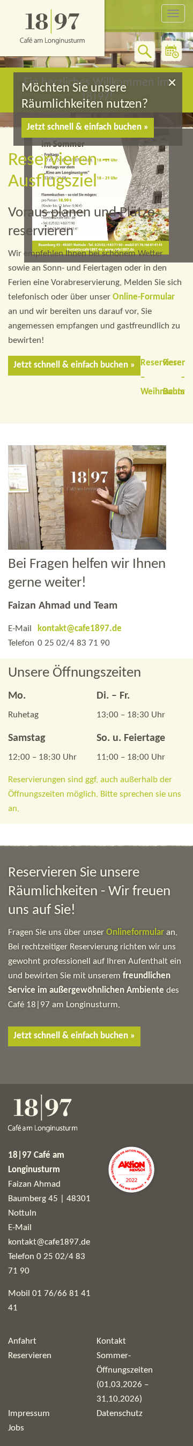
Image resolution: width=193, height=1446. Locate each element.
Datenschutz (119, 1413)
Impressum (29, 1413)
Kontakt (111, 1341)
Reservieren (29, 1355)
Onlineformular (136, 932)
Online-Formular (144, 297)
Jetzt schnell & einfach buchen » (88, 127)
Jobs (16, 1428)
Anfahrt (22, 1341)
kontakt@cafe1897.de (80, 628)
